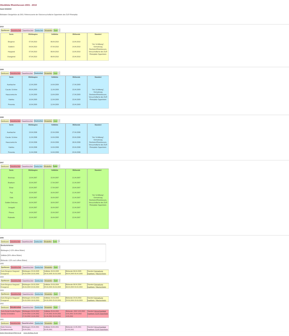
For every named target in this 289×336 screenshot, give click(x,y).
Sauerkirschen (28, 30)
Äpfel (56, 30)
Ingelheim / (91, 274)
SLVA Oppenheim (101, 314)
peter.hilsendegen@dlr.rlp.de (10, 333)
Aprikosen (5, 73)
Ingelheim (91, 314)
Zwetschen (39, 30)
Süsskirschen (16, 30)
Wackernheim (101, 274)
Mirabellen (48, 30)
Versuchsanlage (100, 311)
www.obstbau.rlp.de (30, 333)
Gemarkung (98, 271)
